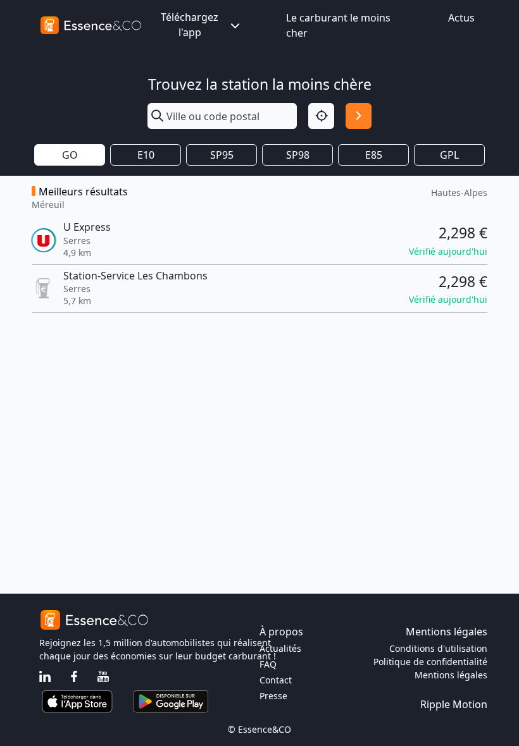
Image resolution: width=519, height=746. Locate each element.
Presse (273, 696)
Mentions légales (451, 675)
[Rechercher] (359, 116)
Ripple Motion (453, 704)
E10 (145, 155)
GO (70, 155)
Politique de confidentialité (430, 662)
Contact (276, 680)
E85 (373, 155)
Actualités (280, 648)
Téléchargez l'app (189, 24)
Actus (461, 18)
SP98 (298, 155)
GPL (449, 155)
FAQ (268, 664)
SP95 (222, 155)
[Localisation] (321, 116)
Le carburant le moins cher (338, 25)
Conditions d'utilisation (438, 648)
